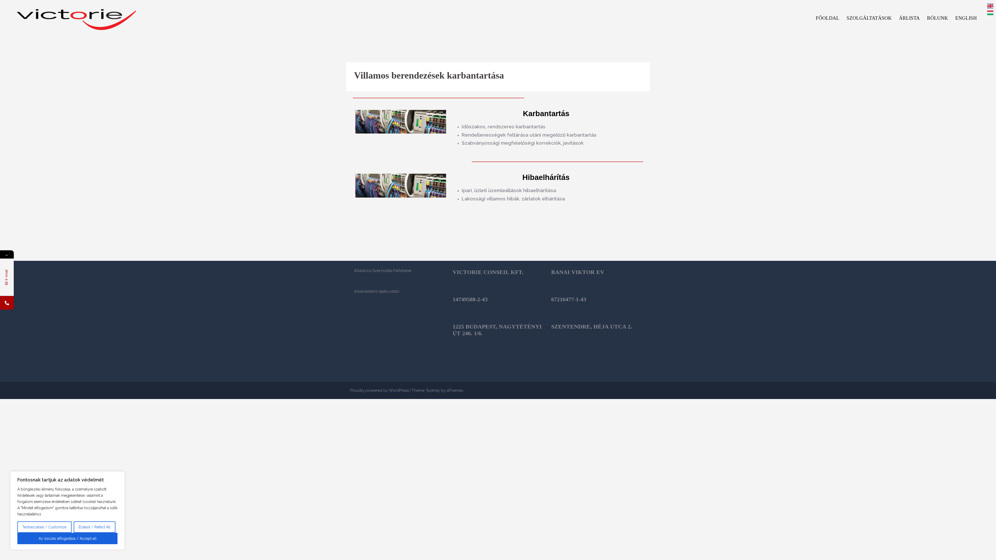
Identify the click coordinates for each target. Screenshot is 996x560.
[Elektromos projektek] (76, 18)
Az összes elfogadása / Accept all (67, 538)
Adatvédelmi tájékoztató (376, 291)
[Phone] (7, 303)
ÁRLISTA (909, 18)
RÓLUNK (937, 18)
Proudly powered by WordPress (379, 390)
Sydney (433, 390)
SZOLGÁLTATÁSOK (869, 18)
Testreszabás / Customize (44, 527)
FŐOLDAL (827, 18)
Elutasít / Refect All (94, 527)
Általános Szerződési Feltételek (383, 270)
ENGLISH (966, 18)
